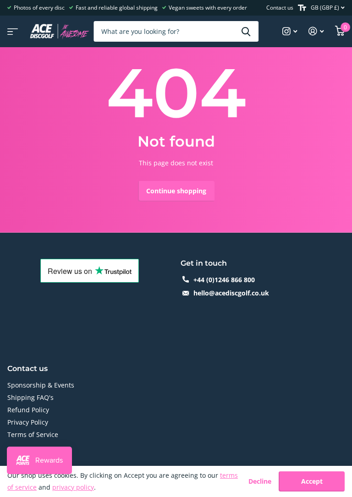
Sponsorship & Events (40, 385)
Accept (312, 481)
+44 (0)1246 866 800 (224, 279)
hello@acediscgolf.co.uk (231, 293)
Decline (259, 482)
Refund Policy (28, 409)
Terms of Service (32, 434)
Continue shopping (176, 190)
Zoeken (245, 31)
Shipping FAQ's (30, 397)
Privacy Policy (27, 422)
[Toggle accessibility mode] (302, 8)
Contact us (279, 7)
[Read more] (289, 31)
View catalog (11, 29)
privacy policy (73, 487)
